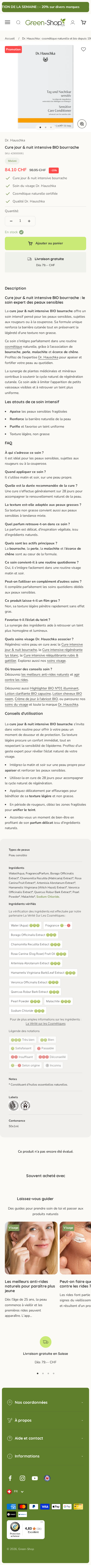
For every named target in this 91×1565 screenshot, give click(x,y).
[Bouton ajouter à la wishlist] (83, 49)
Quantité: (12, 211)
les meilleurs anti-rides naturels (45, 674)
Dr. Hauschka (15, 140)
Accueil (10, 38)
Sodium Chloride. (48, 897)
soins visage (56, 660)
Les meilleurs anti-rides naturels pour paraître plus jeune (30, 1286)
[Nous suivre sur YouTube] (35, 1478)
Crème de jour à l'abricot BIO (36, 699)
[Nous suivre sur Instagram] (22, 1478)
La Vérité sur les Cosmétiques (46, 1023)
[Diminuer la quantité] (11, 221)
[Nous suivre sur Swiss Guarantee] (47, 1478)
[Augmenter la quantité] (29, 221)
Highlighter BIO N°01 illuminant (54, 688)
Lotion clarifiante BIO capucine (28, 693)
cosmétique (13, 346)
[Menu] (42, 1523)
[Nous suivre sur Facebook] (10, 1478)
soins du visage (16, 704)
